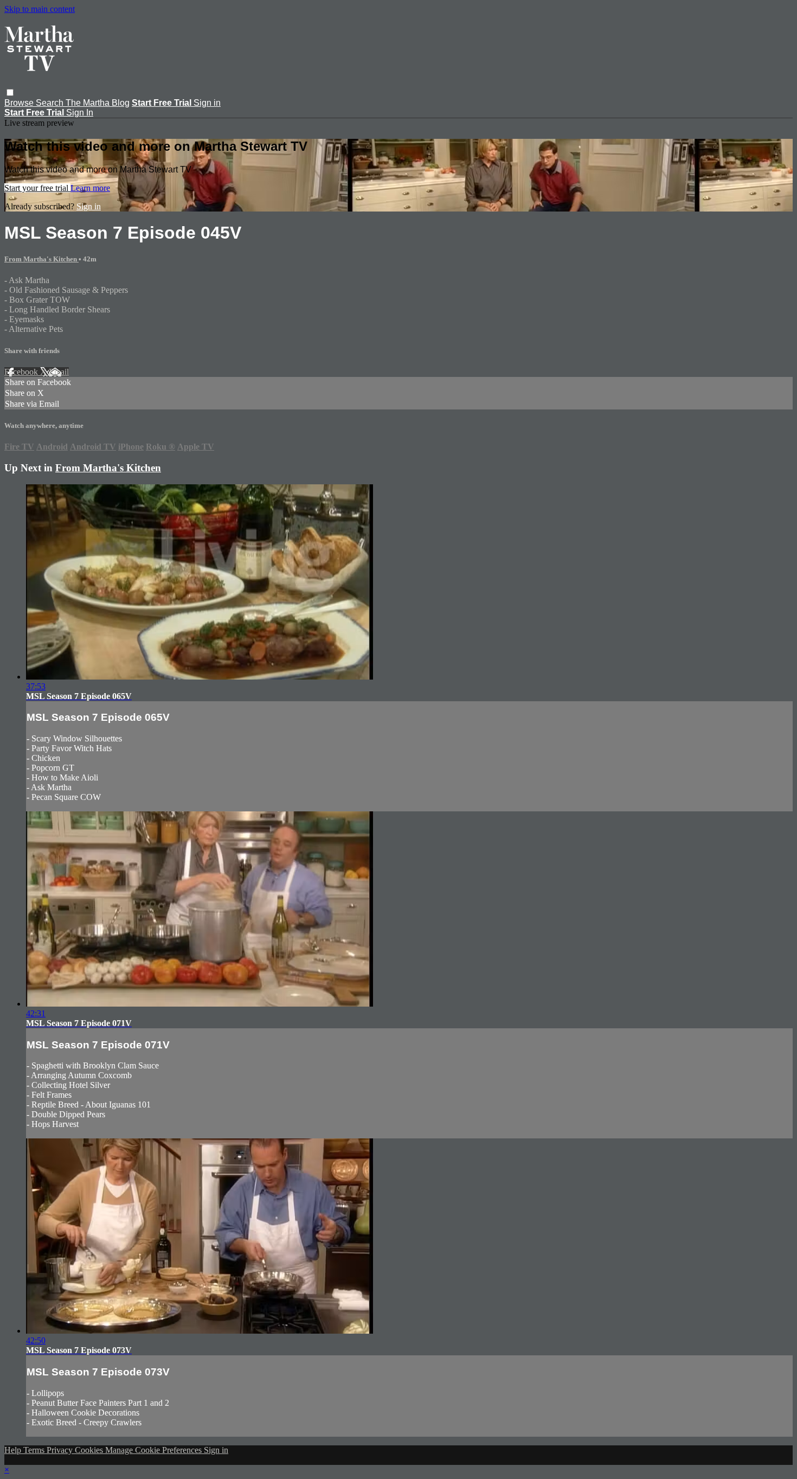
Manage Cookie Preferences (154, 1450)
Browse (20, 102)
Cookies (90, 1450)
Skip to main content (39, 9)
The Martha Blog (98, 102)
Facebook (22, 371)
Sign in (207, 102)
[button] (10, 92)
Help (13, 1450)
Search (51, 102)
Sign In (79, 112)
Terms (35, 1450)
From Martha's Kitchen (41, 259)
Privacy (61, 1450)
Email (59, 371)
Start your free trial (37, 188)
